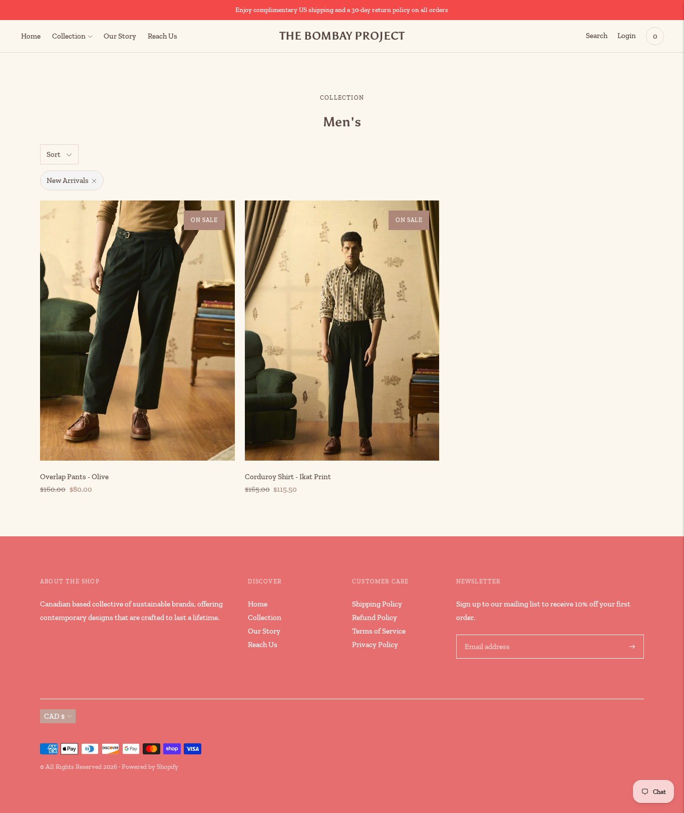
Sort (54, 154)
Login (626, 35)
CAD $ (54, 716)
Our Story (120, 36)
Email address (486, 635)
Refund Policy (374, 617)
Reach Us (162, 36)
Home (31, 36)
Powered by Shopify (150, 766)
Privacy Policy (375, 644)
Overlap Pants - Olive (74, 476)
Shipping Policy (377, 603)
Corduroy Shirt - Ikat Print (288, 476)
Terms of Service (379, 631)
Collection (69, 36)
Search (596, 35)
